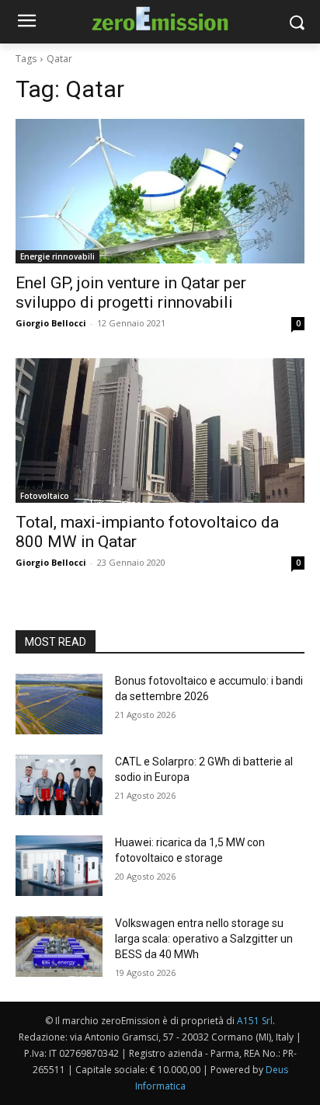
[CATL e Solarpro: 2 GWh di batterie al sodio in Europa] (59, 785)
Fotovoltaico (44, 495)
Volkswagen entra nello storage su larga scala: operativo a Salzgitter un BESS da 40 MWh (204, 938)
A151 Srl (255, 1020)
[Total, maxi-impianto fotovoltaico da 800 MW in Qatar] (160, 430)
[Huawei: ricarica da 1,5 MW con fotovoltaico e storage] (59, 865)
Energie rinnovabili (57, 256)
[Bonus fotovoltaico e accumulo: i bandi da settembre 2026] (59, 704)
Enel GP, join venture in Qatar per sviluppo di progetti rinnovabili (131, 293)
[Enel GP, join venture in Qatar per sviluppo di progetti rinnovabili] (160, 191)
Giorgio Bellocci (51, 323)
